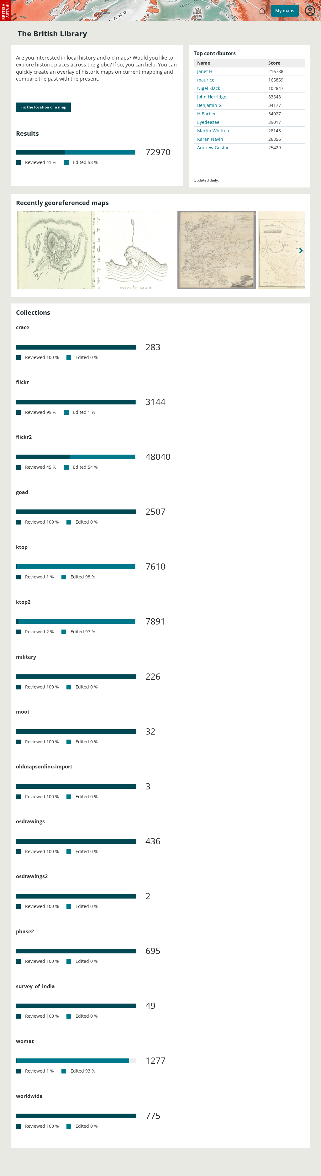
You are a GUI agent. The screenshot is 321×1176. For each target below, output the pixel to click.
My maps (284, 10)
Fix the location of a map (43, 107)
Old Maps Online (5, 10)
